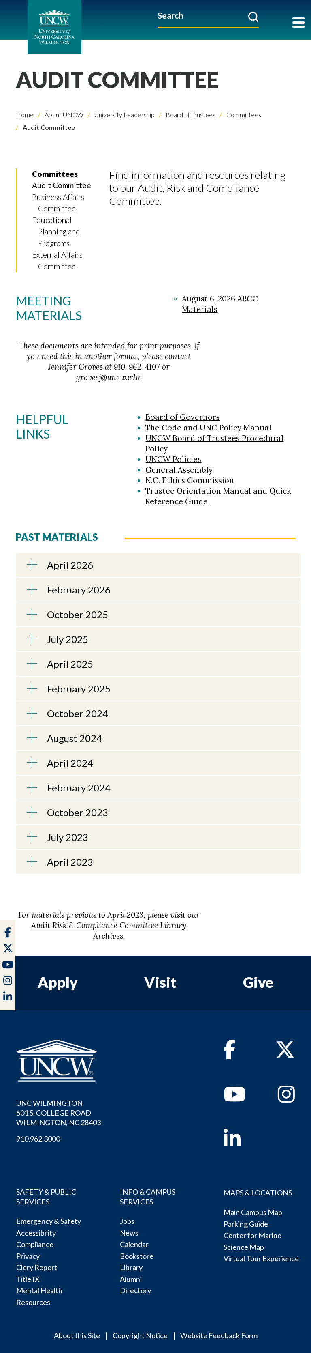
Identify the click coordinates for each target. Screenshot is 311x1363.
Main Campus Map (253, 1212)
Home (25, 114)
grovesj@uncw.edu (108, 377)
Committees (243, 114)
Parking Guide (246, 1223)
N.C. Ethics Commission (189, 480)
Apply (58, 982)
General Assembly (179, 470)
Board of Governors (182, 417)
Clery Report (36, 1267)
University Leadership (124, 114)
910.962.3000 (38, 1138)
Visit (160, 982)
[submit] (253, 17)
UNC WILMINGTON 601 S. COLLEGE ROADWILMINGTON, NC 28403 (58, 1113)
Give (258, 982)
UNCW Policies (173, 459)
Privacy (28, 1255)
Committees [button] (55, 173)
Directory (135, 1290)
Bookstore (136, 1255)
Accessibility (36, 1232)
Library (131, 1267)
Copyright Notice (140, 1335)
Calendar (134, 1244)
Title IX (28, 1279)
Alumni (131, 1279)
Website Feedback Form (219, 1335)
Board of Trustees (189, 114)
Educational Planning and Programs (56, 231)
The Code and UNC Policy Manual (208, 427)
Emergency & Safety (48, 1221)
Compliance (34, 1244)
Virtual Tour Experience (261, 1258)
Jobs (127, 1221)
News (129, 1232)
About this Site (77, 1335)
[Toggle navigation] (298, 23)
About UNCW (63, 114)
